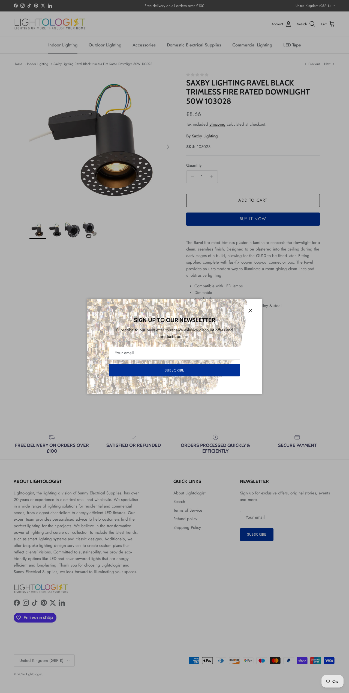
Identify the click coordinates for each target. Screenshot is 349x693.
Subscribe (174, 370)
